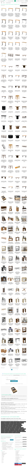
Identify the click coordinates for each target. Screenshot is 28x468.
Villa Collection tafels (19, 431)
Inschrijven (11, 439)
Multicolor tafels (14, 425)
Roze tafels (23, 430)
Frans (3, 452)
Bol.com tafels (2, 432)
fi (2, 460)
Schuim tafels (16, 430)
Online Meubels (18, 450)
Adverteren (17, 460)
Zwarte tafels (14, 432)
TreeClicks (3, 442)
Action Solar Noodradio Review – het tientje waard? (20, 440)
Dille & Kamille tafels (3, 421)
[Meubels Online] (1, 2)
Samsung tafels (10, 425)
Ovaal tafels (7, 431)
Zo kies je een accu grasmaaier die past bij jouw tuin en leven (20, 446)
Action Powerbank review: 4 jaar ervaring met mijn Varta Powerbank (20, 442)
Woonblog (17, 452)
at (2, 462)
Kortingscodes (17, 458)
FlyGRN (3, 443)
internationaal (9, 446)
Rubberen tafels (10, 432)
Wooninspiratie (18, 461)
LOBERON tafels (18, 432)
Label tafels (6, 432)
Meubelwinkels (17, 454)
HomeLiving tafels (11, 431)
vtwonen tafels (17, 427)
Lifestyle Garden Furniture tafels (4, 425)
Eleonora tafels (23, 431)
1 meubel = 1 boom (18, 459)
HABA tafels (12, 421)
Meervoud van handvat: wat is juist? (20, 437)
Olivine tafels (2, 430)
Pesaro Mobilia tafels (18, 426)
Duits (3, 458)
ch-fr (2, 457)
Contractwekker (4, 447)
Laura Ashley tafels (3, 426)
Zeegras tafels (21, 427)
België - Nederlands (4, 453)
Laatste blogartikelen (18, 435)
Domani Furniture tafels (19, 425)
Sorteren (25, 5)
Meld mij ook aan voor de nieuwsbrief (10, 379)
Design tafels (14, 426)
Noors (3, 455)
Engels (3, 459)
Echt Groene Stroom (4, 444)
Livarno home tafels (12, 430)
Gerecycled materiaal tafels (23, 421)
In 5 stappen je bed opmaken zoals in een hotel (20, 444)
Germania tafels (3, 431)
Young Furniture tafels (7, 430)
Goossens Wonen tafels (16, 421)
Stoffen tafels (9, 427)
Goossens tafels (8, 421)
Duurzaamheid (17, 457)
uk (2, 461)
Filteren (22, 5)
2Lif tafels (20, 430)
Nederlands (3, 451)
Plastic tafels (15, 431)
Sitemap (17, 453)
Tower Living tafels (13, 427)
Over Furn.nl (17, 451)
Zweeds (3, 456)
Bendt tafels (7, 426)
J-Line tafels (11, 426)
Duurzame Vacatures (4, 446)
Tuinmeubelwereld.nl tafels (4, 427)
